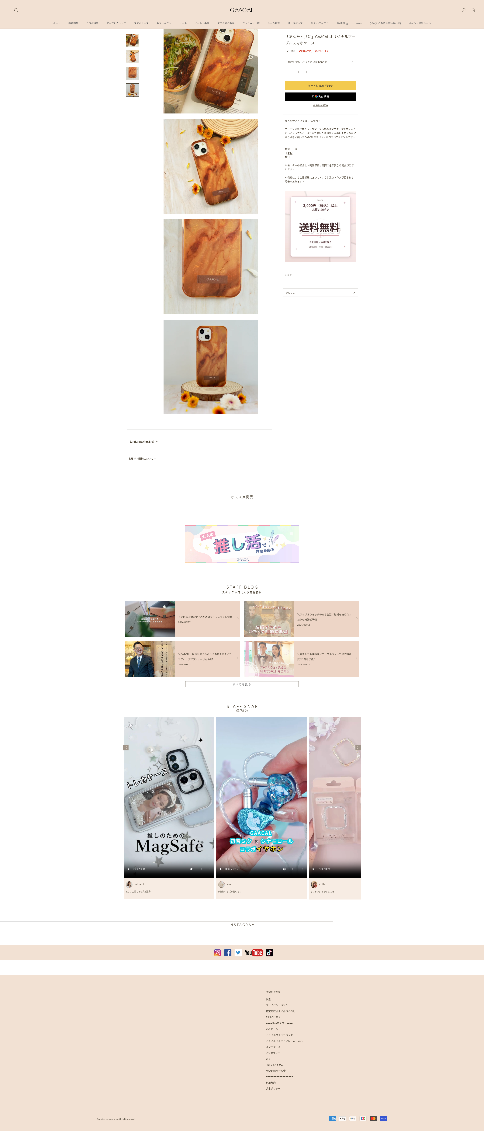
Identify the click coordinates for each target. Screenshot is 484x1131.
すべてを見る (242, 684)
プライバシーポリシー (278, 1005)
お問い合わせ (273, 1017)
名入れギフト (164, 23)
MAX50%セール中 (276, 1070)
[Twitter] (300, 275)
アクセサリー (273, 1052)
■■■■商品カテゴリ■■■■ (279, 1023)
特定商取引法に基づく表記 (280, 1011)
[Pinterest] (305, 275)
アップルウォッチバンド (279, 1035)
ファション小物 (251, 23)
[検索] (16, 10)
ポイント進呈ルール (420, 23)
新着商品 (73, 23)
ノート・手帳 (202, 23)
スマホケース (141, 23)
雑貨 (268, 1058)
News (359, 23)
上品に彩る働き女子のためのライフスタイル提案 (205, 617)
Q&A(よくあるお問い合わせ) (385, 23)
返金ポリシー (273, 1088)
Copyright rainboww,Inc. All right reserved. (116, 1119)
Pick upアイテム (319, 23)
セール (183, 23)
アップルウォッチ (116, 23)
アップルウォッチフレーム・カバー (285, 1040)
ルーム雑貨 (274, 23)
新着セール (272, 1029)
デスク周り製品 (225, 23)
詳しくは (290, 292)
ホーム (56, 23)
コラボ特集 (92, 23)
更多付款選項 (320, 105)
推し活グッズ (295, 23)
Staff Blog (342, 23)
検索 (268, 999)
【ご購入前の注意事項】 (142, 442)
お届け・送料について (141, 458)
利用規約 (271, 1082)
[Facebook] (295, 275)
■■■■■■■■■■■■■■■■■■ (279, 1076)
